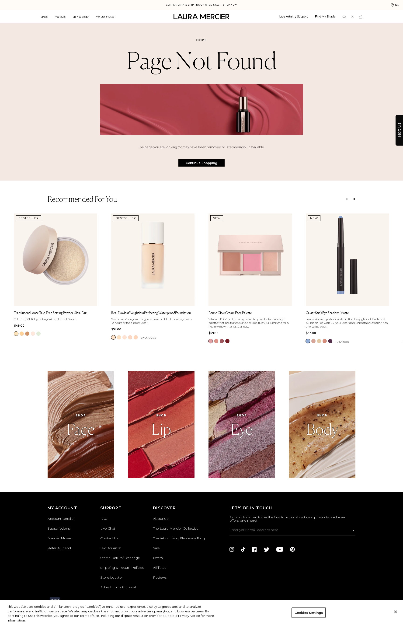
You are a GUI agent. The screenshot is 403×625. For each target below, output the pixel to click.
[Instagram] (231, 549)
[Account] (352, 16)
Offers (158, 558)
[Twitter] (266, 549)
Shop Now (230, 4)
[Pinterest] (292, 549)
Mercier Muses (105, 16)
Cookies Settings (309, 613)
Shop (44, 16)
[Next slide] (354, 199)
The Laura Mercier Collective (175, 528)
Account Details (60, 519)
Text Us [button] (399, 130)
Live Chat (107, 528)
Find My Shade (325, 16)
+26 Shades (148, 338)
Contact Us (109, 538)
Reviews (160, 577)
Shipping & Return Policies (122, 568)
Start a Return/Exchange (120, 558)
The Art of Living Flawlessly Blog (179, 538)
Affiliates (159, 568)
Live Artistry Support (293, 16)
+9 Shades (342, 341)
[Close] (395, 612)
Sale (156, 548)
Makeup (60, 16)
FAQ (104, 519)
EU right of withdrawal (118, 587)
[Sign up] (353, 530)
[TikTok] (243, 549)
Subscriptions (59, 528)
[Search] (344, 16)
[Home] (201, 16)
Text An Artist (110, 548)
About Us (160, 519)
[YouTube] (279, 549)
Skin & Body (81, 16)
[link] (16, 334)
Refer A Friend (59, 548)
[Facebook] (254, 549)
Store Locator (111, 577)
